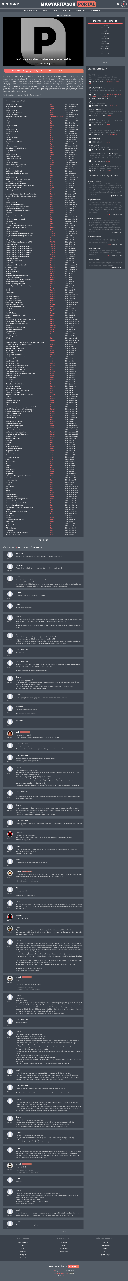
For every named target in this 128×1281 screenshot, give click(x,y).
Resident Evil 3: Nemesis (95, 109)
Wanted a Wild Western (13, 388)
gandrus (19, 634)
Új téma (8, 465)
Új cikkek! (8, 398)
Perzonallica (66, 1276)
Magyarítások (9, 474)
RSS (6, 419)
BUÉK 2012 (9, 263)
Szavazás (8, 396)
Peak (89, 128)
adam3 (18, 592)
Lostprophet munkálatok (13, 156)
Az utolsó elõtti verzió (12, 430)
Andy (36, 64)
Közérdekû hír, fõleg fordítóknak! (15, 265)
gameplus (19, 707)
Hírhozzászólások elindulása (14, 204)
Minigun (52, 288)
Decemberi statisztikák (12, 392)
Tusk (51, 342)
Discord (64, 1245)
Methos (52, 365)
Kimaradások (9, 530)
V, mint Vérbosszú (11, 332)
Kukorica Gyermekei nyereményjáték (17, 275)
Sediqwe (19, 832)
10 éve (7, 229)
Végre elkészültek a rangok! (14, 426)
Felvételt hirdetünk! (11, 223)
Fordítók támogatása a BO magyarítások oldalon (21, 196)
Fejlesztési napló (105, 1255)
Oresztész (8, 311)
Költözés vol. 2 (10, 461)
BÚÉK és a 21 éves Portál (13, 112)
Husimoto (53, 340)
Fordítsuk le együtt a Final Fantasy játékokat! (20, 185)
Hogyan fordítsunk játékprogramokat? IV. (18, 248)
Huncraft (8, 478)
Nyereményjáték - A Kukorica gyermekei (18, 279)
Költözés (8, 463)
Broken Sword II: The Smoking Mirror (99, 165)
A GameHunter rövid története (15, 371)
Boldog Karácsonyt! (11, 104)
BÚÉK (7, 108)
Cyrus (52, 106)
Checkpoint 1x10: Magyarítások (15, 183)
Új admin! (8, 517)
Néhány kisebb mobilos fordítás (15, 227)
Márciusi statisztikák (12, 346)
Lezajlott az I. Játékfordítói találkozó (17, 179)
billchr (52, 273)
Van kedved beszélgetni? (13, 261)
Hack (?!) (8, 509)
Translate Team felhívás (13, 188)
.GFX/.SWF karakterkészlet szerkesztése (18, 225)
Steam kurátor (105, 1245)
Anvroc (109, 214)
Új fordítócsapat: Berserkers (14, 367)
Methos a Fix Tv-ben (12, 363)
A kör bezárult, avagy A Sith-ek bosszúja (18, 344)
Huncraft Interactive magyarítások (16, 499)
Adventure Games (11, 267)
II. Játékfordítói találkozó (13, 167)
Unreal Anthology (11, 313)
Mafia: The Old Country (95, 87)
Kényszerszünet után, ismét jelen (16, 511)
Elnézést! (8, 490)
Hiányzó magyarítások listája (14, 208)
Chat (7, 488)
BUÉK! (7, 484)
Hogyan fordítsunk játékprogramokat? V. (18, 246)
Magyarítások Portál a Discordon (16, 148)
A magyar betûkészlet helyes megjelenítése (19, 411)
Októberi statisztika (11, 417)
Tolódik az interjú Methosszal (14, 357)
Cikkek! (7, 405)
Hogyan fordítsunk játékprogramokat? (17, 254)
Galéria (7, 444)
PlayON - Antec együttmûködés (15, 284)
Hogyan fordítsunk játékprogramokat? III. (18, 250)
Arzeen (109, 94)
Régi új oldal (9, 221)
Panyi (52, 110)
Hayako (108, 142)
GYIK (55, 10)
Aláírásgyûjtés (9, 471)
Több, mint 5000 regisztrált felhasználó (18, 476)
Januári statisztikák (11, 382)
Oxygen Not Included (95, 181)
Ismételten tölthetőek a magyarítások (17, 211)
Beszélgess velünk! (11, 497)
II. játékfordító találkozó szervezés (16, 173)
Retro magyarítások (11, 190)
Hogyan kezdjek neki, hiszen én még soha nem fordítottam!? (25, 342)
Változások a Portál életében (14, 282)
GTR (6, 340)
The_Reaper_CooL (112, 105)
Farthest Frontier (93, 259)
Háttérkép (8, 482)
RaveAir (52, 194)
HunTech (8, 442)
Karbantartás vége (11, 131)
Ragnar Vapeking (107, 96)
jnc (51, 336)
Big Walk (90, 102)
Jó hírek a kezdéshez (12, 446)
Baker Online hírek (11, 269)
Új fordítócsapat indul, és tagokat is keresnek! (20, 373)
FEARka (117, 81)
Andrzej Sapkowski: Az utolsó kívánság (18, 286)
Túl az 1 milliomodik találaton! (14, 505)
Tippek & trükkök (10, 436)
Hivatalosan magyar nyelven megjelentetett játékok (22, 407)
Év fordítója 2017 (11, 150)
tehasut (52, 240)
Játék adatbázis (30, 10)
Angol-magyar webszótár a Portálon (17, 390)
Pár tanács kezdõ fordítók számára (16, 434)
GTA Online (9, 380)
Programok (8, 238)
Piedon (52, 411)
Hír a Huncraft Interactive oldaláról (16, 503)
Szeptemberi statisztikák (13, 423)
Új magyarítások (10, 494)
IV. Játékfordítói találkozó (13, 106)
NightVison (98, 96)
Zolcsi (18, 901)
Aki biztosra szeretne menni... (14, 455)
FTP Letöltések (10, 528)
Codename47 (110, 81)
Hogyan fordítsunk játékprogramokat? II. (18, 252)
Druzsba (53, 327)
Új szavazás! (9, 359)
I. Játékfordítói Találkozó (13, 181)
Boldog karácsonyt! (11, 231)
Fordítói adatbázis (11, 403)
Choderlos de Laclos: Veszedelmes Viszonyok (20, 319)
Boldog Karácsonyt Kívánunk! (15, 219)
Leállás (7, 133)
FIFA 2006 (8, 338)
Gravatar (8, 140)
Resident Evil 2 (92, 119)
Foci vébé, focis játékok (13, 300)
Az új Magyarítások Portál (13, 449)
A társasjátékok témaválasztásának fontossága (20, 194)
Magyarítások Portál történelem (15, 384)
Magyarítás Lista (10, 469)
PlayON (7, 290)
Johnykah (92, 96)
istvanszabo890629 (56, 117)
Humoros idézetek (11, 501)
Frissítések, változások (12, 438)
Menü (7, 467)
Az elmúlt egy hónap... (12, 453)
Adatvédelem (64, 1248)
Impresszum (64, 1251)
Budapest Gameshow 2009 (14, 304)
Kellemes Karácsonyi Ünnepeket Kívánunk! (19, 394)
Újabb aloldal (9, 352)
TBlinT (91, 83)
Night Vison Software (12, 298)
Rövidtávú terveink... (12, 457)
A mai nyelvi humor (11, 244)
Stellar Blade (91, 74)
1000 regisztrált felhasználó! (14, 520)
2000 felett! (9, 513)
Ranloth (52, 398)
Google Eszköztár (11, 480)
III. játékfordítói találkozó (13, 142)
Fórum (45, 10)
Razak (18, 846)
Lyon (110, 195)
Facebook (105, 1242)
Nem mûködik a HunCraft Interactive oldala (19, 507)
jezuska (52, 394)
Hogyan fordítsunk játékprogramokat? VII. (19, 236)
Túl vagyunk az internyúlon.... (14, 350)
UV (17, 888)
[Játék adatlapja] (116, 21)
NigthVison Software (12, 296)
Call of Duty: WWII (93, 146)
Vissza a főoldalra (65, 15)
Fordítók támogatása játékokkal (15, 165)
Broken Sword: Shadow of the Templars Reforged (103, 153)
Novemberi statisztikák (12, 401)
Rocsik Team (9, 292)
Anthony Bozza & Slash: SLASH (15, 315)
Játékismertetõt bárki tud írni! (15, 327)
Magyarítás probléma (94, 248)
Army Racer (9, 325)
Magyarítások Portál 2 (12, 451)
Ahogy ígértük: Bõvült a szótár (15, 369)
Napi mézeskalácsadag (12, 415)
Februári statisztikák (11, 361)
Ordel (52, 330)
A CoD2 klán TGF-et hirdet (14, 277)
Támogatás (80, 10)
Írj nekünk (64, 1242)
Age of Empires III (11, 336)
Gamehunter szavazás (12, 386)
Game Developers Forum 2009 (15, 307)
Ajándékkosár (9, 169)
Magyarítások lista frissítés (14, 421)
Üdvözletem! (9, 515)
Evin (51, 104)
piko (110, 267)
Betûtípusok (9, 240)
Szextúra (8, 317)
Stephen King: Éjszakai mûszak (15, 321)
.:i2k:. (51, 509)
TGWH (52, 234)
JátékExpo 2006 (10, 334)
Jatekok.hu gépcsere (12, 524)
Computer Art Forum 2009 (13, 302)
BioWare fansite (10, 378)
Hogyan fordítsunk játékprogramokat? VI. (18, 242)
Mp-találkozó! (9, 273)
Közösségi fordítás (11, 259)
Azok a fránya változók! (13, 413)
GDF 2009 (8, 309)
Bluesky (105, 1248)
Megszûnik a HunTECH (12, 375)
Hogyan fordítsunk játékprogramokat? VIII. (19, 234)
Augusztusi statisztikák (12, 428)
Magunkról (95, 10)
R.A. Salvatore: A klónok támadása (16, 532)
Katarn (18, 577)
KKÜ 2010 (8, 294)
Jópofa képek (9, 522)
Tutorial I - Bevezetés (12, 534)
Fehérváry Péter (116, 94)
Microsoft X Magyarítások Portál (16, 117)
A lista (7, 198)
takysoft (53, 325)
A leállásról (8, 213)
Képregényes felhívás (12, 271)
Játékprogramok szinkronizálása (15, 432)
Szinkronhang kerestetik (13, 158)
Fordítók (66, 10)
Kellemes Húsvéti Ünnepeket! (14, 348)
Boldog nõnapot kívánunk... (14, 355)
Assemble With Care (94, 138)
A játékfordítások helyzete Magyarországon (19, 409)
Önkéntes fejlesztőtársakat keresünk (17, 206)
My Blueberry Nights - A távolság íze (17, 323)
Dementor (19, 553)
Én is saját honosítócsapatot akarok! (17, 365)
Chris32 (109, 255)
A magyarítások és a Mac (13, 288)
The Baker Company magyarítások (16, 215)
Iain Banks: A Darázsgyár (13, 330)
